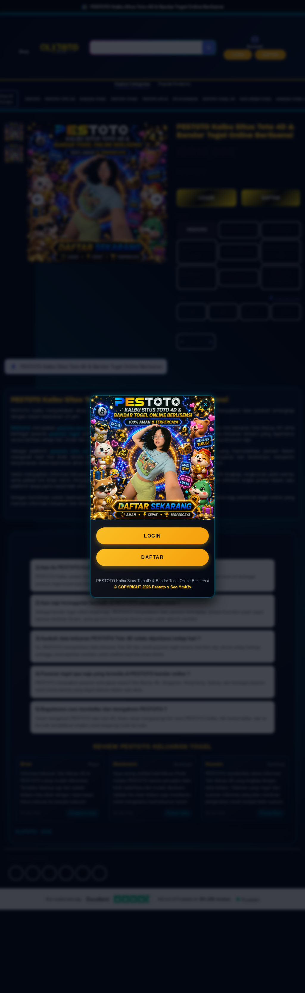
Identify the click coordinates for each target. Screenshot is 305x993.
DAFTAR (152, 557)
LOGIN (152, 535)
